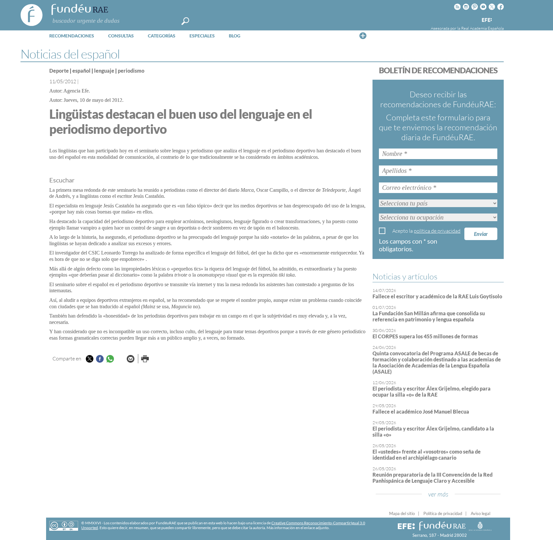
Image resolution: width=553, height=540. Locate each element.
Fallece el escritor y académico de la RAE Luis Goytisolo (437, 296)
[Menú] (362, 35)
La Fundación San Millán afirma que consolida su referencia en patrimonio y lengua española (429, 316)
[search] (185, 21)
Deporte (59, 71)
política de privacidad (437, 231)
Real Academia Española (482, 28)
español (81, 71)
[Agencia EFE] (486, 20)
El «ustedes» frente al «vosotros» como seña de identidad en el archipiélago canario (427, 454)
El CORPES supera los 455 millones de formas (425, 336)
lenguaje (104, 71)
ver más (438, 494)
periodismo (131, 71)
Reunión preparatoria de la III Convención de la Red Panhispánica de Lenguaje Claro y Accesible (433, 477)
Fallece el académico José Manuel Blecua (421, 411)
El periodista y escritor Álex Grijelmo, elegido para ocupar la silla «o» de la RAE (432, 391)
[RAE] (499, 19)
